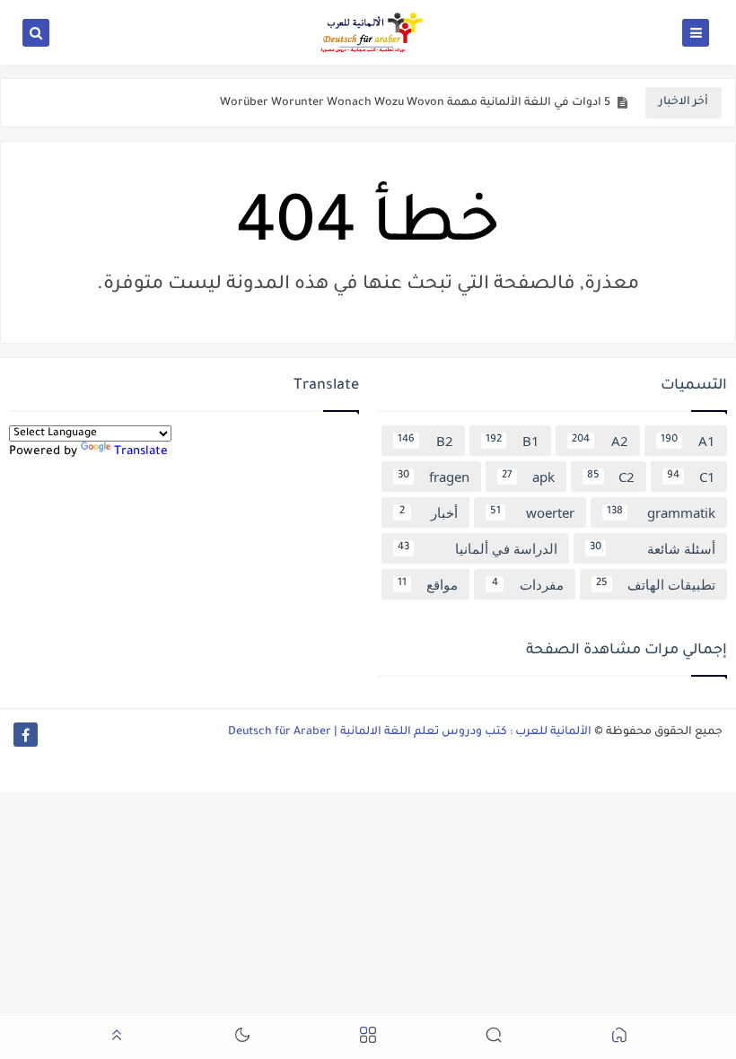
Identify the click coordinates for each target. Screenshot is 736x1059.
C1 (691, 477)
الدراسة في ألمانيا (477, 548)
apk (528, 477)
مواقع (428, 584)
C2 (611, 477)
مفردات (528, 584)
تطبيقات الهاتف (655, 584)
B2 (425, 441)
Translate (141, 452)
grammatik (661, 512)
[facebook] (25, 734)
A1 (688, 441)
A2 (600, 441)
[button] (619, 1038)
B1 (513, 441)
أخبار (428, 512)
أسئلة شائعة (652, 548)
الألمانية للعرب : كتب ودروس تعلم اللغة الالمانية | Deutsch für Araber (409, 732)
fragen (433, 477)
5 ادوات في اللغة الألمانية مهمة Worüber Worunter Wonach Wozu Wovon (415, 103)
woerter (532, 512)
